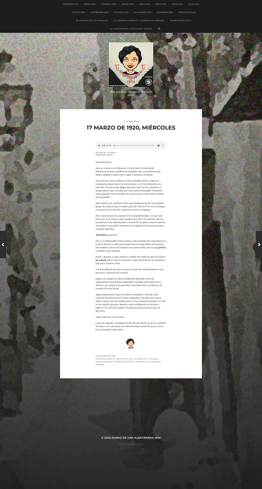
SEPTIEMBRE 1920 (99, 12)
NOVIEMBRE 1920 (142, 12)
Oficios (131, 361)
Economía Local (125, 359)
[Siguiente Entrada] (259, 244)
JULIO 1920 (193, 4)
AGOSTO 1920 (78, 12)
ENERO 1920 (90, 4)
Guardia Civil (141, 359)
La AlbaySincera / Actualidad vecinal (131, 28)
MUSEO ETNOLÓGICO (180, 20)
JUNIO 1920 (177, 4)
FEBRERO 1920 (108, 4)
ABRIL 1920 (144, 4)
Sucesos (157, 361)
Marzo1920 (120, 361)
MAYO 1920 (161, 4)
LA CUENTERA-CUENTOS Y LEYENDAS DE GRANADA (139, 20)
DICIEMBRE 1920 (165, 12)
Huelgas (154, 359)
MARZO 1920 (127, 4)
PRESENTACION (71, 4)
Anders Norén (136, 444)
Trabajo (100, 364)
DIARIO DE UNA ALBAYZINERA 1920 (136, 437)
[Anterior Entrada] (3, 244)
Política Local (143, 361)
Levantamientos (105, 361)
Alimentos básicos (106, 359)
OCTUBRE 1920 (121, 12)
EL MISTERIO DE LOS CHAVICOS (92, 20)
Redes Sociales (187, 12)
